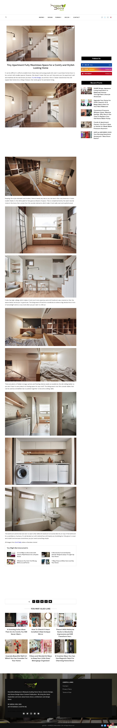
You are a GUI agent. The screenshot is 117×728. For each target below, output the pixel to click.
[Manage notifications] (112, 724)
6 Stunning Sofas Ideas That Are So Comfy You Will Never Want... (16, 631)
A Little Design (36, 78)
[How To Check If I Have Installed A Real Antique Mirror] (40, 620)
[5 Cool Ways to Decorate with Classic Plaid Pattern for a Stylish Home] (11, 554)
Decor (67, 17)
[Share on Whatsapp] (46, 601)
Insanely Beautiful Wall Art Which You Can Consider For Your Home (16, 658)
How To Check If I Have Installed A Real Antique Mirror (40, 631)
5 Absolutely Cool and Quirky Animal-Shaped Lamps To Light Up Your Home (63, 554)
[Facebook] (102, 17)
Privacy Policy (67, 689)
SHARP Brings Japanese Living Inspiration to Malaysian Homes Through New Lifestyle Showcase (102, 92)
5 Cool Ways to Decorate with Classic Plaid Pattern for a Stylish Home (27, 554)
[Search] (6, 17)
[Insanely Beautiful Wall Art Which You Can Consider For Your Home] (16, 646)
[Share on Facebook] (33, 601)
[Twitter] (105, 17)
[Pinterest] (111, 17)
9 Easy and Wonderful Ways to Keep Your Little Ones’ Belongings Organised (40, 658)
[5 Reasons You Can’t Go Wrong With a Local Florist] (11, 561)
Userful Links (68, 682)
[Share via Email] (50, 601)
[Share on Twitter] (37, 601)
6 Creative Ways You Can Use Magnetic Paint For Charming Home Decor (65, 658)
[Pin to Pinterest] (42, 601)
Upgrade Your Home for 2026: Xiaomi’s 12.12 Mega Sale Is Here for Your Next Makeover (102, 103)
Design (50, 17)
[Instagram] (108, 17)
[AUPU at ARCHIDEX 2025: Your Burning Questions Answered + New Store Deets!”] (86, 134)
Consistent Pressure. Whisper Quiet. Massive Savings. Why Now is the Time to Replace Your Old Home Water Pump (102, 114)
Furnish (58, 17)
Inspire (41, 17)
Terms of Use (67, 692)
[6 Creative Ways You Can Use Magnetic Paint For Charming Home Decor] (65, 646)
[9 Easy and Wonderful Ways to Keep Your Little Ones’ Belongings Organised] (40, 646)
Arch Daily (18, 542)
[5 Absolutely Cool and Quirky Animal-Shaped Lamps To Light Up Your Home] (46, 554)
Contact (76, 17)
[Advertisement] (40, 141)
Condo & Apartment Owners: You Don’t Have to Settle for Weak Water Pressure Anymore (103, 125)
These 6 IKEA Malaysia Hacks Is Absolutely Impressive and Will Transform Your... (65, 632)
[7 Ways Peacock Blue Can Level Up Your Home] (46, 561)
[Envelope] (38, 713)
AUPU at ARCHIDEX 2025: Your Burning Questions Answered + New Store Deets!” (103, 135)
